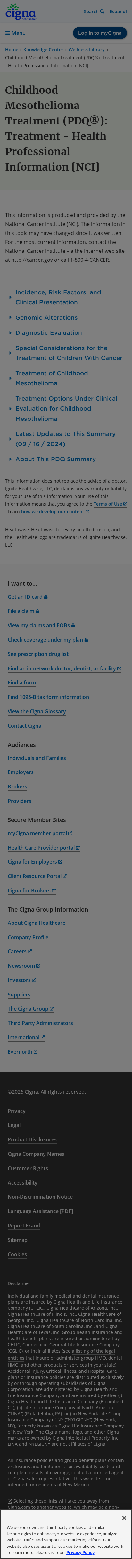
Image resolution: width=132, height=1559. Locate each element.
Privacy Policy (80, 1552)
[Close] (124, 1518)
